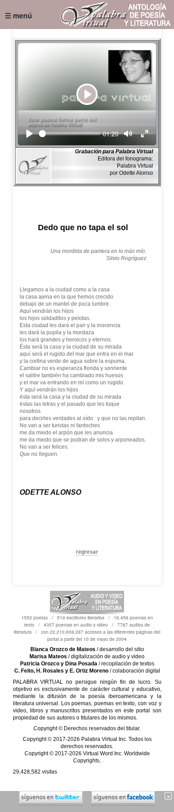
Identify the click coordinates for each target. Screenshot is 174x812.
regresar (87, 552)
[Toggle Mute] (128, 133)
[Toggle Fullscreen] (144, 133)
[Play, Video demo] (29, 133)
